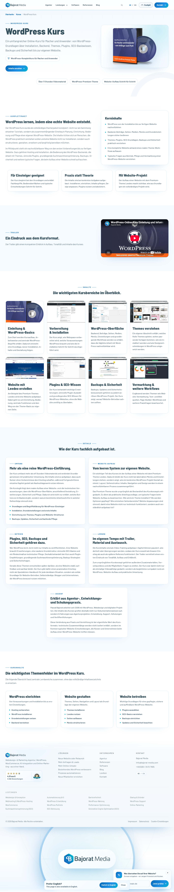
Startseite (9, 14)
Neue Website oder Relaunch (71, 758)
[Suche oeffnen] (121, 5)
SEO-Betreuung (53, 809)
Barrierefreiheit (95, 797)
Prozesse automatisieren (69, 773)
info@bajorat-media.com (147, 762)
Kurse (18, 14)
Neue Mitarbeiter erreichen (70, 776)
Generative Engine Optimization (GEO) (104, 809)
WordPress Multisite (55, 805)
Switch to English (109, 885)
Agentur (48, 5)
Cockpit (147, 5)
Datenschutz (144, 821)
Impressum (132, 821)
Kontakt (160, 5)
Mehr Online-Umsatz (67, 766)
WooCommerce (11, 805)
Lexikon (103, 773)
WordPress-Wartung (96, 801)
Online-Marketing (137, 805)
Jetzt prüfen (158, 883)
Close (123, 885)
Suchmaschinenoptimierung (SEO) (19, 809)
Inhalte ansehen (15, 68)
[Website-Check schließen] (168, 873)
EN (135, 5)
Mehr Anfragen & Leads (68, 762)
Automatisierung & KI (55, 797)
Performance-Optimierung (99, 805)
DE (130, 5)
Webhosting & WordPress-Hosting (18, 801)
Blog (98, 5)
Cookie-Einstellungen (160, 821)
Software (75, 5)
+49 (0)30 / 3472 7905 (145, 767)
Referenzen (87, 5)
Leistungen (60, 5)
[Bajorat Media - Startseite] (16, 5)
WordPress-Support (138, 801)
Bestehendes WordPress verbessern (74, 769)
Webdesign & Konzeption (15, 797)
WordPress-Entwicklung (56, 801)
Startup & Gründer (137, 797)
